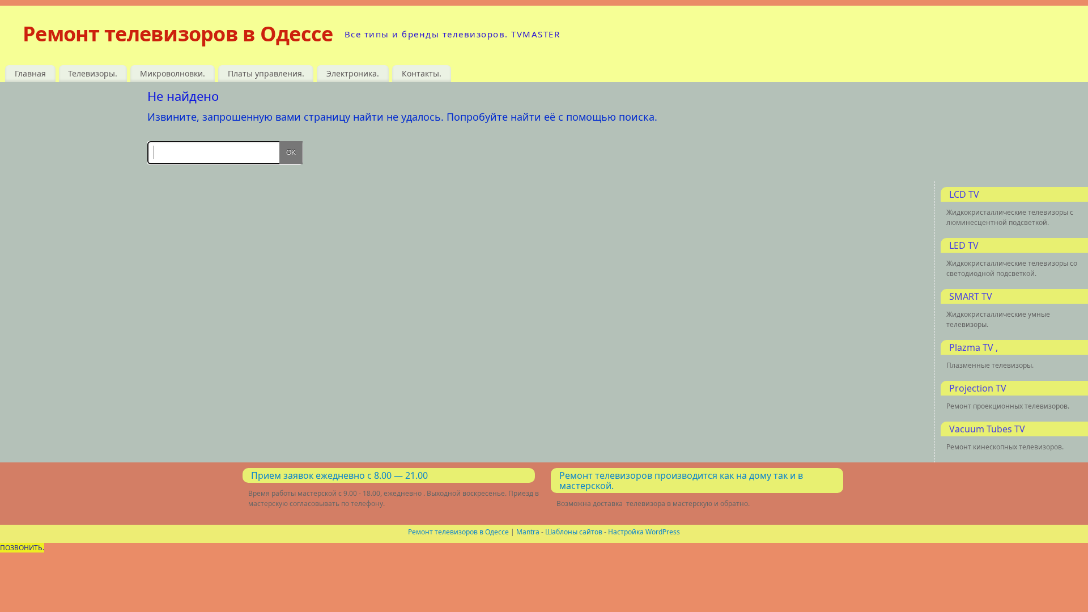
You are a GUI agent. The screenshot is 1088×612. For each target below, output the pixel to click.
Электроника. (352, 73)
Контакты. (421, 73)
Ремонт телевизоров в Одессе (178, 34)
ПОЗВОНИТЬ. (22, 547)
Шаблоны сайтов (573, 532)
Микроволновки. (172, 73)
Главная (30, 73)
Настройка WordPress (644, 532)
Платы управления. (266, 73)
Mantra (527, 532)
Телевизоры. (92, 73)
